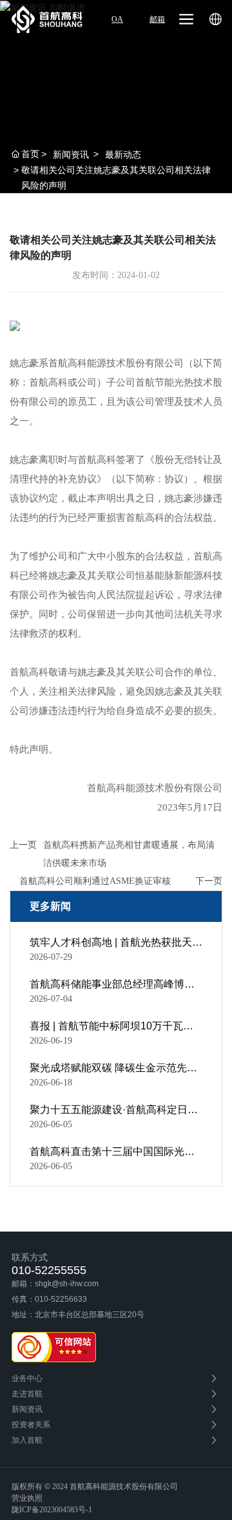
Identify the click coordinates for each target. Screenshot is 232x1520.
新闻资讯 (71, 154)
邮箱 (157, 19)
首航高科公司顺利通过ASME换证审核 (95, 881)
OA (117, 19)
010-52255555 (49, 1270)
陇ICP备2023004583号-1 (52, 1509)
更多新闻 (50, 906)
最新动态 (123, 154)
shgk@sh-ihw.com (67, 1283)
